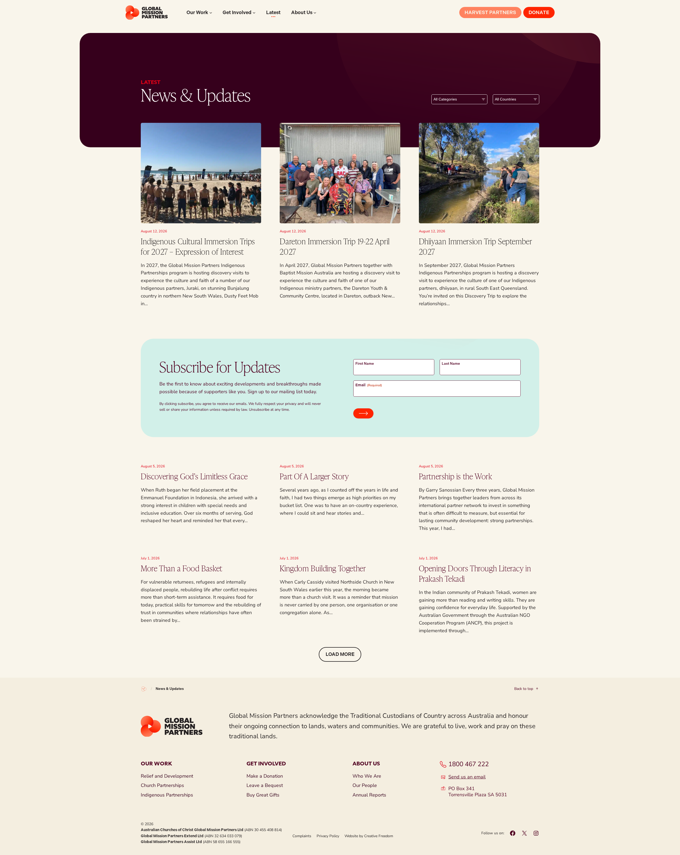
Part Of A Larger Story (314, 476)
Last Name (451, 364)
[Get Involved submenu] (254, 12)
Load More (340, 654)
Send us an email (467, 777)
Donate (539, 12)
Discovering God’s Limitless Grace (194, 476)
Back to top (523, 689)
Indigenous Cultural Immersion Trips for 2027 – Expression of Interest (198, 246)
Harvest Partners (490, 12)
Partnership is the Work (455, 476)
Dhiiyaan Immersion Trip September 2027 (475, 246)
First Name (364, 364)
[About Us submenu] (314, 12)
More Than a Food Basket (181, 568)
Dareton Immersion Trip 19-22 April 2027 (334, 246)
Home (144, 689)
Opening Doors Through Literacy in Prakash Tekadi (475, 573)
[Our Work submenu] (210, 12)
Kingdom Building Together (323, 568)
